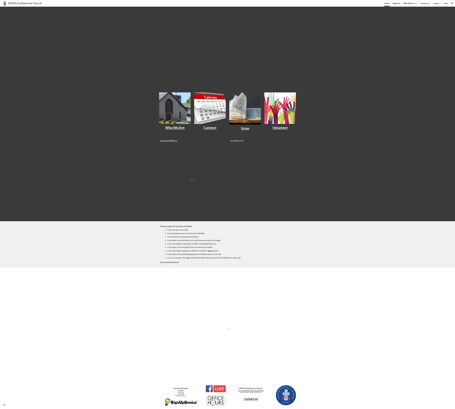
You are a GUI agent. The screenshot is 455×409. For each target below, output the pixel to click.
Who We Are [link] (409, 3)
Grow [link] (435, 3)
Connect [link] (424, 3)
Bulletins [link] (396, 3)
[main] (175, 127)
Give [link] (446, 3)
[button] (452, 3)
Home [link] (387, 3)
